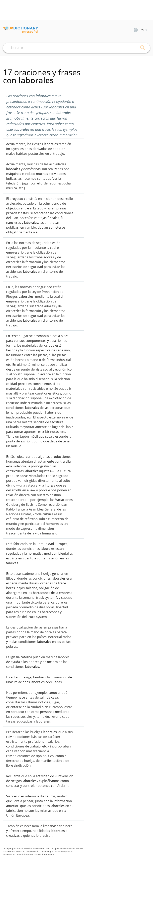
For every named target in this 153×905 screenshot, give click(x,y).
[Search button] (142, 48)
